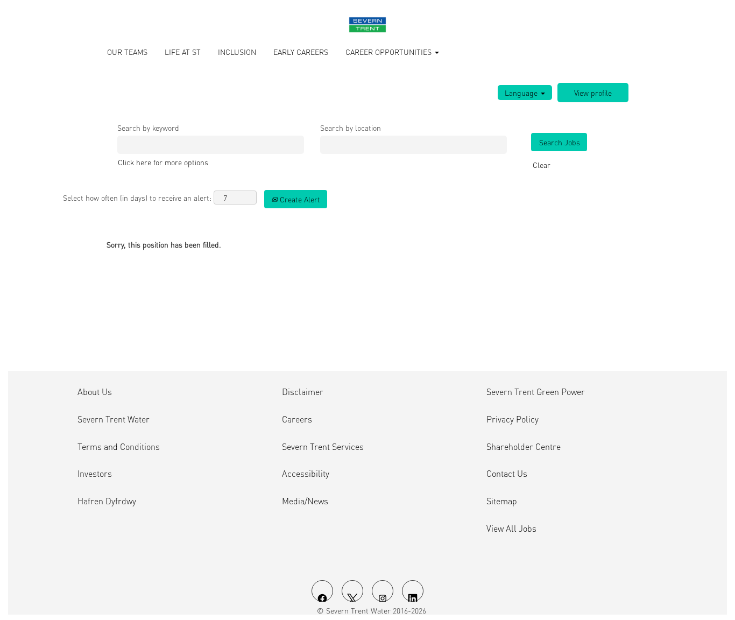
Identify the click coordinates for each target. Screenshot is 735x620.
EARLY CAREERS (300, 52)
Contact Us (506, 473)
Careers (297, 419)
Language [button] (522, 92)
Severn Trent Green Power (535, 392)
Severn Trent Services (323, 447)
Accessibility (305, 473)
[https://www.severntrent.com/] (367, 24)
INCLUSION (237, 52)
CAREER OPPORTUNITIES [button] (389, 52)
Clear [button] (541, 165)
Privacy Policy (512, 419)
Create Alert (299, 199)
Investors (94, 473)
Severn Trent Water (113, 419)
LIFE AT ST (183, 52)
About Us (94, 392)
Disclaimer (302, 392)
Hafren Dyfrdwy (106, 501)
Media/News (305, 501)
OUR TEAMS (127, 52)
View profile (593, 92)
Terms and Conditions (118, 447)
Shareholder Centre (523, 447)
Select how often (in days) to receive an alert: (137, 197)
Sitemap (501, 501)
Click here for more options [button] (163, 162)
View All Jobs (511, 528)
